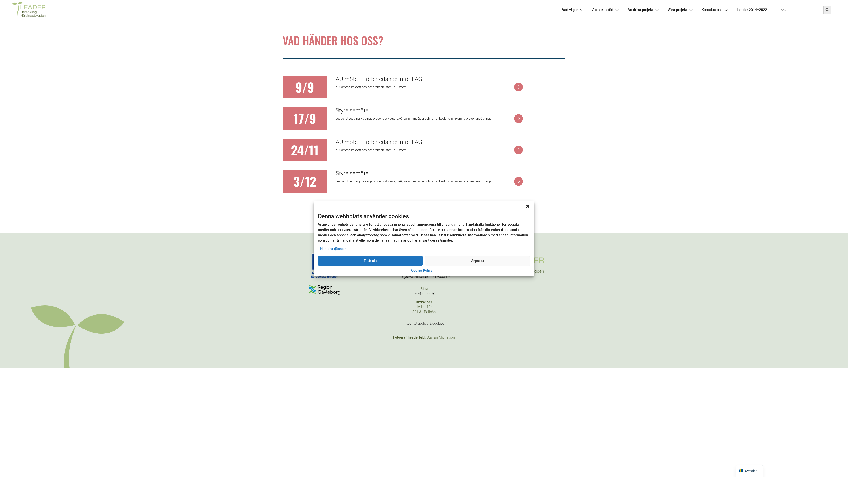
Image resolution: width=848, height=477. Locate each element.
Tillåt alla (370, 261)
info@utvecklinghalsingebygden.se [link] (424, 276)
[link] (217, 10)
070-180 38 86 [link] (424, 294)
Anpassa (477, 261)
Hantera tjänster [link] (333, 249)
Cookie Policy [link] (421, 270)
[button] (528, 206)
